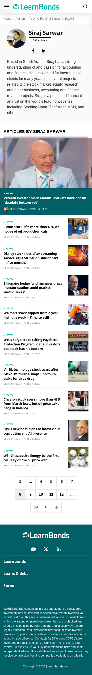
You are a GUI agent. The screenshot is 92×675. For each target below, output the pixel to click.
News (10, 193)
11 (51, 494)
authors (20, 18)
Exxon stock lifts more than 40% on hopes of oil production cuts (31, 229)
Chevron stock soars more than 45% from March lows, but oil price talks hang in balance (32, 403)
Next (56, 507)
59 (35, 507)
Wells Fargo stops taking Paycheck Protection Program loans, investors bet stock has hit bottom (32, 344)
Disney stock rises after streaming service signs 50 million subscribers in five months (31, 258)
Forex (9, 585)
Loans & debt (16, 573)
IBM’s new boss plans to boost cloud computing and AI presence (32, 431)
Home (7, 18)
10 (41, 494)
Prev (46, 507)
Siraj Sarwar (18, 209)
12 (61, 494)
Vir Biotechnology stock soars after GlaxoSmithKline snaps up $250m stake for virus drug (31, 374)
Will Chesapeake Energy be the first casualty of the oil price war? (31, 457)
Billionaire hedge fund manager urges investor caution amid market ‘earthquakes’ (33, 288)
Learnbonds (15, 561)
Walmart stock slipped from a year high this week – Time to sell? (31, 315)
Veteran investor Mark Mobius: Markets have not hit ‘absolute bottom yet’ (45, 200)
